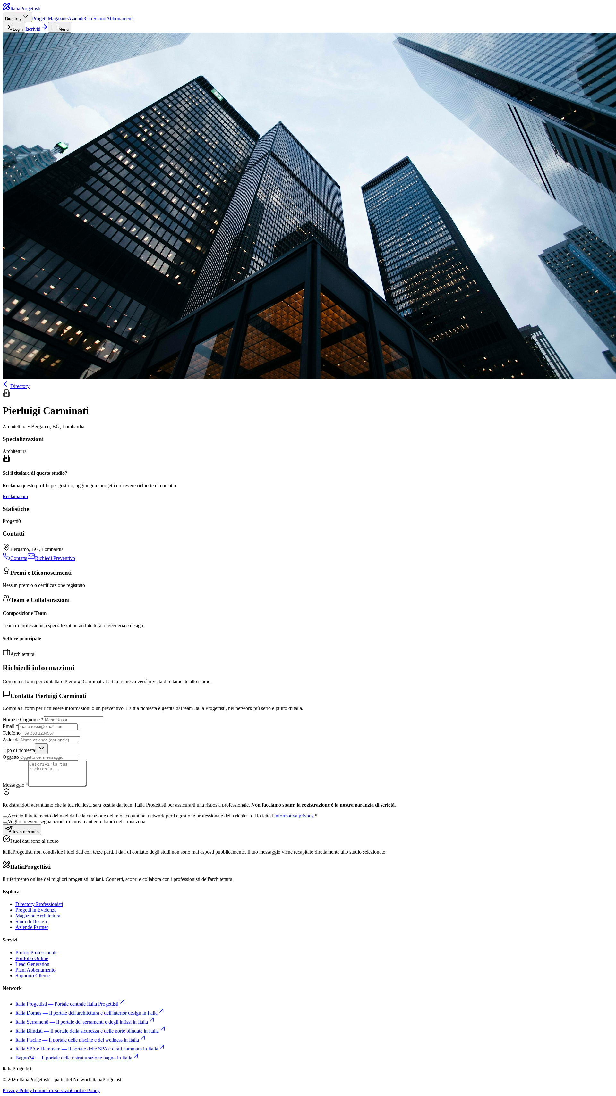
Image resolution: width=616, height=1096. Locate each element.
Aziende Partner (31, 927)
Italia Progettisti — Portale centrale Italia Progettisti (66, 1004)
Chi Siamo (95, 18)
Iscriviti (32, 29)
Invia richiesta (26, 831)
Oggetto (11, 757)
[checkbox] (5, 817)
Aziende (76, 18)
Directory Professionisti (39, 904)
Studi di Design (31, 921)
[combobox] (41, 748)
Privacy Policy (17, 1090)
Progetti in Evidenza (35, 910)
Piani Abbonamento (35, 970)
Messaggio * (15, 785)
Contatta (18, 558)
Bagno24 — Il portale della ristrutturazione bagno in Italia (73, 1057)
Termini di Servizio (51, 1090)
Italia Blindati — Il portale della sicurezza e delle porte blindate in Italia (87, 1030)
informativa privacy (294, 815)
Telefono (12, 733)
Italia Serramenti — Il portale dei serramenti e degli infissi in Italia (81, 1022)
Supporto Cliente (32, 975)
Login (18, 29)
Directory (13, 18)
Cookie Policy (85, 1090)
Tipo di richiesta (19, 750)
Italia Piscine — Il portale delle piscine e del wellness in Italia (77, 1039)
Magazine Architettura (37, 915)
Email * (10, 726)
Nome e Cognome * (23, 719)
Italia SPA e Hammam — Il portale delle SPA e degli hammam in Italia (86, 1048)
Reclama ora (15, 496)
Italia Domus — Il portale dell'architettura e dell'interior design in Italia (86, 1013)
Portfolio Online (31, 958)
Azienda (11, 739)
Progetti (40, 18)
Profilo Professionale (36, 952)
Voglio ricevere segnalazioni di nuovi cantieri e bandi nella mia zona (76, 821)
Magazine (58, 18)
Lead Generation (32, 964)
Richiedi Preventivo (55, 558)
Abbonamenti (120, 18)
